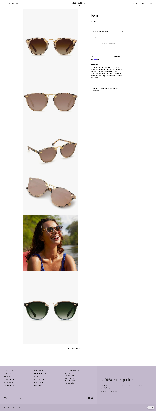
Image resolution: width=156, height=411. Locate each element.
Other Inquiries (9, 385)
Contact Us (7, 373)
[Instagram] (92, 398)
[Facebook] (89, 398)
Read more (94, 78)
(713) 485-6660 (69, 383)
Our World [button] (38, 370)
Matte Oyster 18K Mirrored (101, 31)
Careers (36, 376)
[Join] (150, 391)
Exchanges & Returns (11, 379)
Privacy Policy (8, 382)
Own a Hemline (39, 379)
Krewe (93, 10)
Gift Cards (37, 385)
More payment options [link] (98, 54)
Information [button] (9, 370)
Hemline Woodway (13, 407)
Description (96, 64)
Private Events (39, 382)
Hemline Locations (40, 373)
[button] (11, 3)
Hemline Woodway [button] (72, 370)
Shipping (7, 376)
